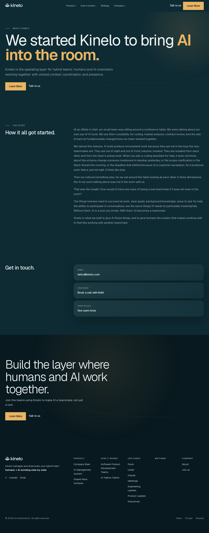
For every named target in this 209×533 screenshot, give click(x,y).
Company (119, 5)
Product (71, 5)
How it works (88, 5)
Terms (179, 518)
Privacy (189, 518)
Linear (131, 469)
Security (200, 518)
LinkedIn (13, 477)
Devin (131, 464)
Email (23, 477)
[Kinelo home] (14, 6)
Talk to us (175, 5)
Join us (186, 469)
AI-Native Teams (110, 477)
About (185, 464)
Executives (134, 501)
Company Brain (82, 464)
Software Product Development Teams (110, 468)
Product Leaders (137, 495)
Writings (105, 5)
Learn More (193, 6)
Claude (131, 475)
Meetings (133, 480)
